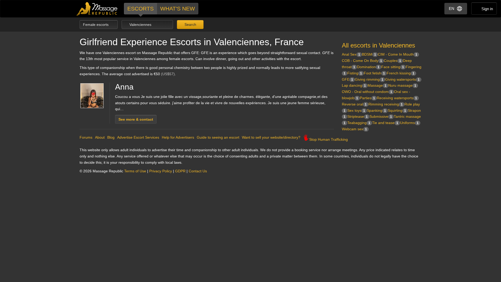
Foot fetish (374, 73)
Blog (111, 137)
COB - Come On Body (362, 60)
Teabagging (358, 123)
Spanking (376, 110)
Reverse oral (354, 104)
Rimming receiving (385, 104)
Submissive (380, 116)
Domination (368, 67)
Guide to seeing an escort (218, 137)
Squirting (397, 110)
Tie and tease (385, 123)
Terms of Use (135, 171)
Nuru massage (402, 85)
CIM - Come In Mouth (397, 54)
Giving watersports (402, 79)
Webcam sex (354, 129)
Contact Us (198, 171)
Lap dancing (354, 85)
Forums (86, 137)
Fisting (354, 73)
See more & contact (135, 119)
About (100, 137)
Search (189, 24)
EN (451, 8)
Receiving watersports (397, 98)
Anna (124, 87)
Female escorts (96, 24)
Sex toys (356, 110)
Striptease (357, 116)
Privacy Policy (160, 171)
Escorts (140, 8)
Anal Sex (351, 54)
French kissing (400, 73)
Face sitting (392, 67)
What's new (177, 8)
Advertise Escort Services (138, 137)
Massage (377, 85)
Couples (392, 60)
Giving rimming (369, 79)
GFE (347, 79)
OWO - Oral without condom (367, 92)
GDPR (180, 171)
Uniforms (409, 123)
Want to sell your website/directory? (271, 137)
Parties (367, 98)
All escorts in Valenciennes (378, 45)
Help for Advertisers (178, 137)
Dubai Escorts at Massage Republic (97, 9)
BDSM (369, 54)
